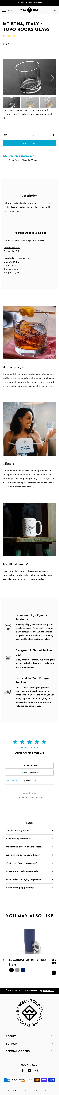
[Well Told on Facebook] (23, 1071)
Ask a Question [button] (31, 772)
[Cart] (54, 10)
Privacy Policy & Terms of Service (38, 1091)
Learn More (48, 991)
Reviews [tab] (10, 780)
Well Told (18, 1091)
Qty (5, 134)
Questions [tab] (28, 780)
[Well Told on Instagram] (36, 1071)
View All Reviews (29, 747)
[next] (52, 78)
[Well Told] (29, 10)
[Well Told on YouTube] (29, 1071)
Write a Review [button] (31, 765)
